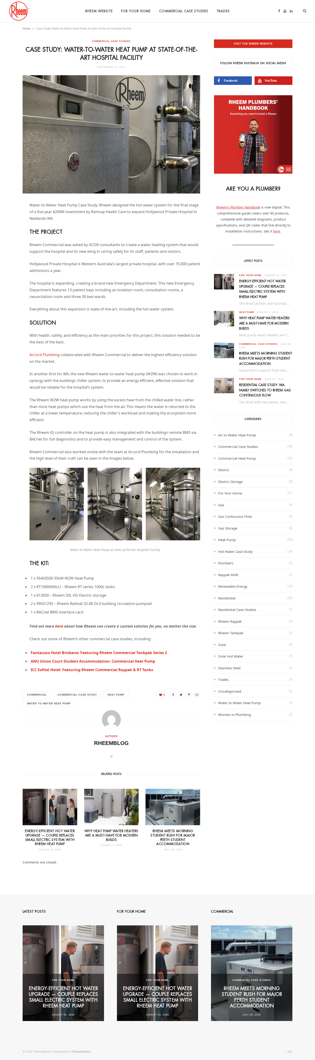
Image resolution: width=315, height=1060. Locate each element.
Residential (226, 598)
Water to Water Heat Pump (49, 703)
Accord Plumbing (44, 354)
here (59, 626)
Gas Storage (227, 528)
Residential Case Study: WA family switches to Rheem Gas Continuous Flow (265, 390)
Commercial (37, 694)
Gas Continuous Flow (235, 516)
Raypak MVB (228, 574)
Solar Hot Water (230, 656)
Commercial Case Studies (183, 11)
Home (26, 28)
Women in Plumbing (234, 714)
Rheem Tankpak (230, 633)
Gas (221, 505)
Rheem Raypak (230, 621)
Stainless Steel (229, 668)
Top (289, 1051)
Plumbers (225, 563)
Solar (222, 644)
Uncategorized (229, 691)
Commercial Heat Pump (237, 458)
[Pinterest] (10, 242)
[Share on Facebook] (10, 219)
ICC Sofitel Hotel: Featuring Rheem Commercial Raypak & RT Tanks (92, 669)
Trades (223, 11)
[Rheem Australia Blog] (19, 11)
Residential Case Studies (237, 609)
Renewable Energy (232, 586)
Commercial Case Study (77, 694)
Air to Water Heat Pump (237, 435)
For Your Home (136, 11)
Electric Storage (230, 481)
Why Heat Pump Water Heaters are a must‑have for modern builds (111, 835)
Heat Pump (115, 694)
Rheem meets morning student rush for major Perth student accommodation (265, 358)
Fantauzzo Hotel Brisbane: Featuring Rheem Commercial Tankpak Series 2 (99, 652)
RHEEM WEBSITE (99, 11)
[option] (63, 973)
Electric (223, 469)
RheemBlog (111, 743)
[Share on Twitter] (10, 230)
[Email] (10, 254)
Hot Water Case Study (235, 551)
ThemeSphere (80, 1051)
